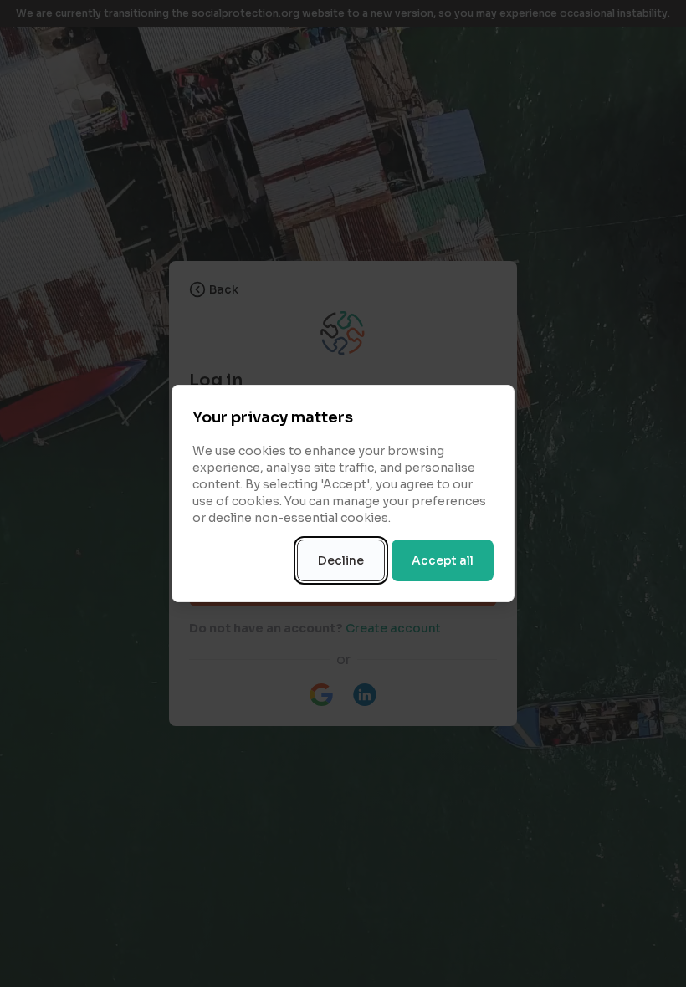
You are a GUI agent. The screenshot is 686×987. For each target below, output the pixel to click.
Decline (341, 560)
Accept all (443, 560)
